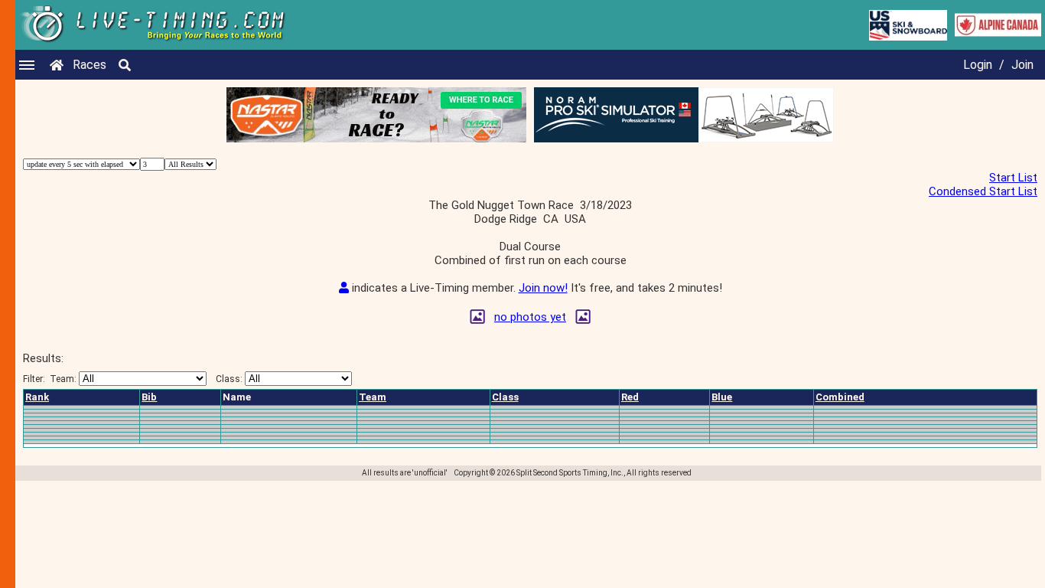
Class (505, 397)
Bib (149, 397)
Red (630, 397)
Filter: (50, 379)
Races (89, 64)
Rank (37, 397)
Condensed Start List (983, 191)
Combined (839, 397)
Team (372, 397)
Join (1022, 64)
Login (977, 64)
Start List (1013, 178)
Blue (721, 397)
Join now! (543, 288)
